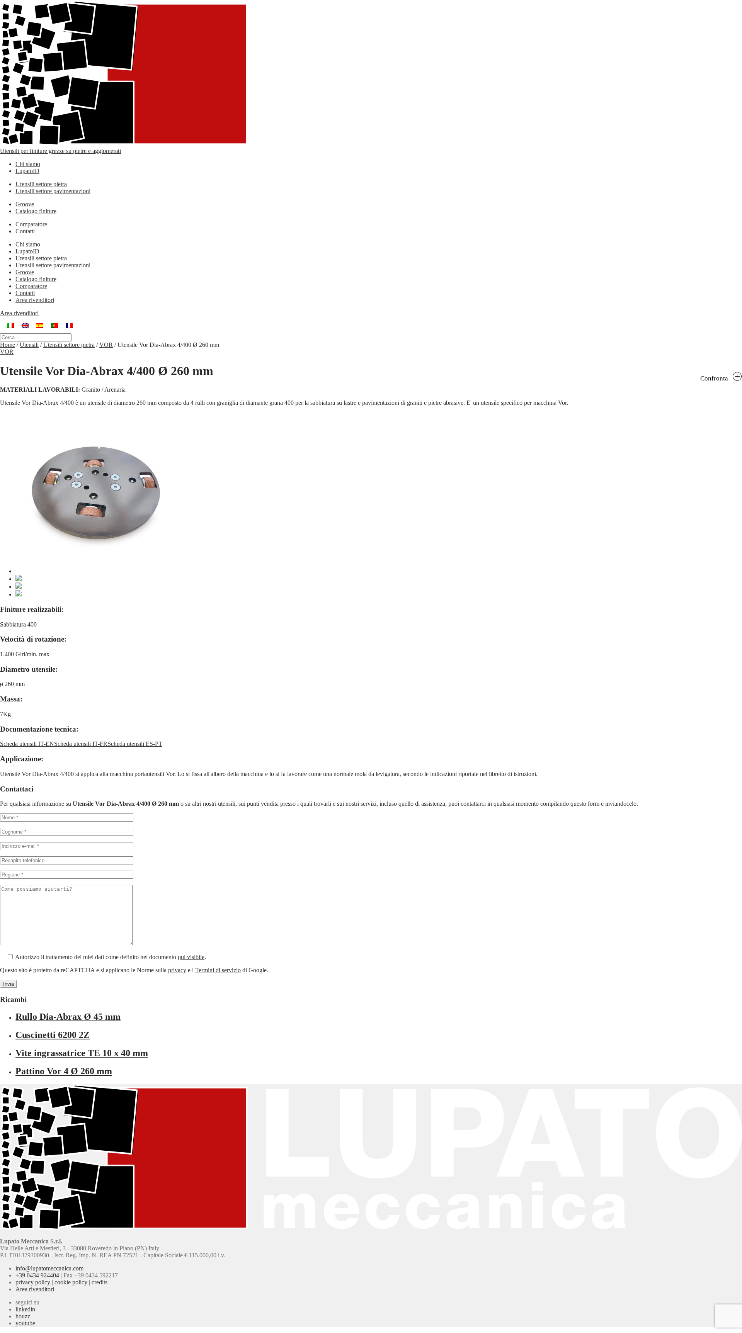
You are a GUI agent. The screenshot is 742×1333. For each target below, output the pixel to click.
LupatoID (27, 171)
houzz (22, 1316)
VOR (106, 344)
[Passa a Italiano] (10, 325)
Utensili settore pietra (41, 184)
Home (7, 344)
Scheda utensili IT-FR (80, 743)
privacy (177, 970)
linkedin (25, 1309)
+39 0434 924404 (37, 1275)
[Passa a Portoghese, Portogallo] (54, 325)
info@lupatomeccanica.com (49, 1268)
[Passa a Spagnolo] (39, 325)
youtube (25, 1323)
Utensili (29, 344)
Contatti (25, 231)
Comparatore (31, 224)
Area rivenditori (34, 300)
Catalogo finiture (35, 211)
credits (99, 1282)
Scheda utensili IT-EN (27, 743)
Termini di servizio (218, 970)
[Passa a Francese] (69, 325)
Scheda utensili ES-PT (134, 743)
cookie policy (70, 1282)
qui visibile (191, 957)
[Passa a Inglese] (25, 325)
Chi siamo (27, 164)
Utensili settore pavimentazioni (52, 191)
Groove (24, 204)
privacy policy (32, 1282)
